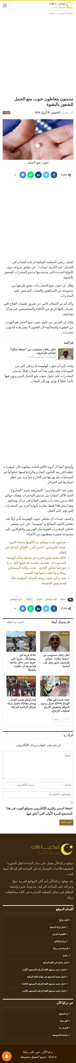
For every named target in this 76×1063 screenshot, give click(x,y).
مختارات (31, 633)
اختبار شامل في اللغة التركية (55, 963)
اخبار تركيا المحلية (58, 927)
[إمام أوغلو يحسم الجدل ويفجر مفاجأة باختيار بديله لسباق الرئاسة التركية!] (21, 686)
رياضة (65, 956)
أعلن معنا (64, 1021)
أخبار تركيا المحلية (26, 678)
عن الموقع (63, 1014)
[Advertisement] (38, 55)
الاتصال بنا (63, 1028)
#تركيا (63, 600)
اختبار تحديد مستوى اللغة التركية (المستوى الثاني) (44, 991)
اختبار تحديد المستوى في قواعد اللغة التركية (46, 977)
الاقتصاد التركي (59, 934)
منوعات (6, 113)
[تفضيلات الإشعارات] (7, 1056)
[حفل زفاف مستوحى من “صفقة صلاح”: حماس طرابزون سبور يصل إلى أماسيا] (65, 354)
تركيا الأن (29, 600)
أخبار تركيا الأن (51, 600)
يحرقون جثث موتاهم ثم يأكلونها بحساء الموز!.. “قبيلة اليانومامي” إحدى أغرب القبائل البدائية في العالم (35, 548)
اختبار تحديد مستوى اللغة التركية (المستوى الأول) (44, 970)
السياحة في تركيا (60, 949)
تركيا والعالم (60, 942)
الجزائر (39, 600)
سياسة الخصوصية (60, 1035)
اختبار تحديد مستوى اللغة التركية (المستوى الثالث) (44, 984)
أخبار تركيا (63, 920)
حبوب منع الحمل (16, 600)
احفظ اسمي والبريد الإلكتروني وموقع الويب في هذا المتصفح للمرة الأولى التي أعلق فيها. (39, 811)
